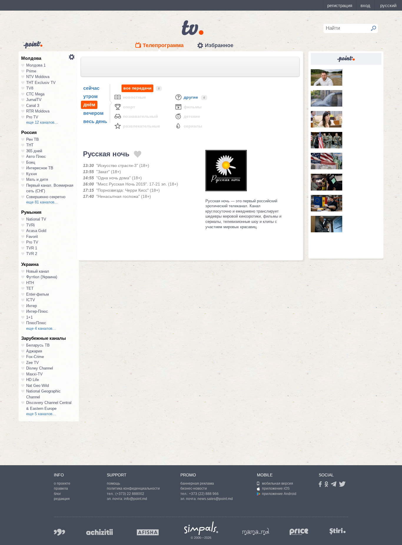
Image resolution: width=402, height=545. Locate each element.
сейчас (91, 88)
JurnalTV (33, 99)
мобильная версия (277, 483)
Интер (31, 306)
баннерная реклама (197, 483)
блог (57, 494)
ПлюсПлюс (36, 323)
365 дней (34, 151)
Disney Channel (39, 368)
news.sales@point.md (215, 499)
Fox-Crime (35, 357)
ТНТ (30, 145)
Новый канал (37, 271)
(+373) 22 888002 (129, 494)
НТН (30, 283)
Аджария (34, 351)
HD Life (32, 379)
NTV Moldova (37, 76)
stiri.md (337, 531)
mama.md (255, 531)
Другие (191, 97)
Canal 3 (32, 105)
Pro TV (32, 117)
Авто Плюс (36, 156)
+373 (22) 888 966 (204, 494)
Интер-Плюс (37, 311)
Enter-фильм (37, 294)
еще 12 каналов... (42, 122)
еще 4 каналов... (41, 328)
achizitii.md (99, 532)
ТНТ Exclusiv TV (41, 82)
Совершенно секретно (45, 197)
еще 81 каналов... (42, 202)
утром (90, 96)
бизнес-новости (193, 488)
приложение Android (279, 494)
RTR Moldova (37, 111)
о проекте (62, 483)
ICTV (30, 300)
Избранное (219, 45)
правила (61, 488)
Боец (30, 162)
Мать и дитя (37, 179)
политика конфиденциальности (133, 488)
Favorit (32, 236)
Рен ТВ (32, 139)
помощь (113, 483)
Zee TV (32, 362)
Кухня (31, 174)
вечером (93, 113)
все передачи (137, 88)
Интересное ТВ (39, 168)
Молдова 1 (36, 65)
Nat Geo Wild (37, 385)
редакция (62, 499)
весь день (95, 121)
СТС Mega (35, 94)
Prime (31, 71)
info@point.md (135, 499)
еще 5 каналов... (41, 414)
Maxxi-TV (34, 374)
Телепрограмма (163, 45)
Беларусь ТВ (38, 345)
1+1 (29, 317)
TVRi (30, 225)
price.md (299, 532)
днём (89, 104)
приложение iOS (276, 488)
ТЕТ (30, 288)
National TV (36, 219)
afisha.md (148, 532)
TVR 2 (31, 253)
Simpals (201, 528)
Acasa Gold (36, 230)
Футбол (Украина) (41, 277)
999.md (59, 532)
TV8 (29, 88)
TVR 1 (31, 248)
